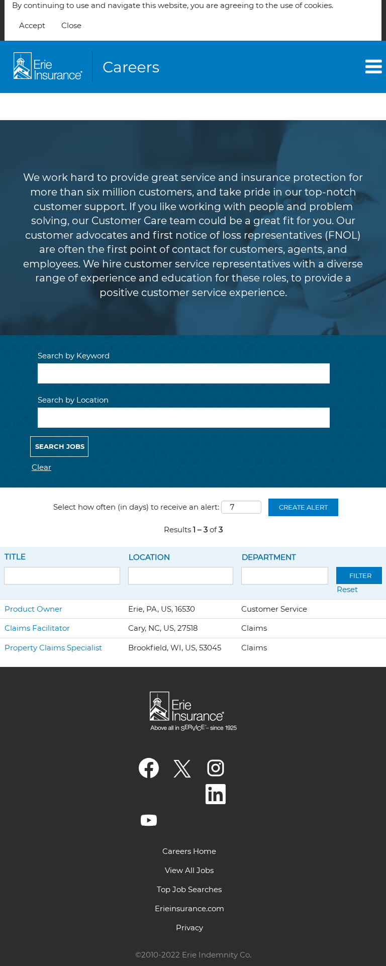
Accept (32, 25)
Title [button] (15, 556)
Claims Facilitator (37, 628)
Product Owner (33, 609)
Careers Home (189, 851)
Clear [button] (41, 467)
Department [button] (269, 557)
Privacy (189, 927)
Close (71, 25)
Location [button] (149, 557)
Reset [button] (347, 589)
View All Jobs (189, 870)
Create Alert (303, 507)
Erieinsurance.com (189, 908)
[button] (321, 66)
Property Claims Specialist (53, 647)
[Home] (88, 67)
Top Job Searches (189, 889)
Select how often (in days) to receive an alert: (136, 507)
